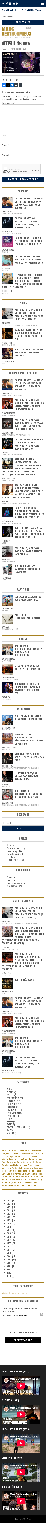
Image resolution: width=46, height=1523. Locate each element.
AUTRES (4, 661)
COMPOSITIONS (6, 629)
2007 (9, 1262)
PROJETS (22, 9)
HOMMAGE (11, 1106)
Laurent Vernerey (28, 1165)
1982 (9, 1272)
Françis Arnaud (13, 1156)
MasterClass (16, 1173)
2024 (9, 1207)
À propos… (11, 845)
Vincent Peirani (7, 1185)
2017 (9, 1230)
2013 (9, 1243)
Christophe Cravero (17, 1153)
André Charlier (19, 1150)
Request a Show (23, 1340)
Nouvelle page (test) (15, 854)
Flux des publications (15, 880)
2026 (9, 1200)
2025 (9, 1203)
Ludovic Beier (24, 1168)
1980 (9, 1276)
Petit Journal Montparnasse (12, 1179)
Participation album (20, 1176)
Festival (5, 1156)
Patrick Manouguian (35, 1176)
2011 (9, 1249)
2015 (9, 1236)
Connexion (11, 877)
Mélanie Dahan (7, 1176)
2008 (9, 1259)
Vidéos (36, 1182)
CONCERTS (14, 9)
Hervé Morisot (24, 1159)
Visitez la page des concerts (15, 1293)
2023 (9, 1210)
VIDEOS (35, 325)
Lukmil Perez (33, 1168)
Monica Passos (37, 1173)
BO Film (9, 503)
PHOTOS (13, 325)
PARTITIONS (5, 611)
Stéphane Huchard (26, 1182)
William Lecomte (19, 1185)
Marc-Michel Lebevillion (17, 1170)
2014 (9, 1239)
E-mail (5, 145)
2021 (9, 1216)
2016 (9, 1233)
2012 (9, 1246)
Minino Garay (26, 1173)
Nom (4, 135)
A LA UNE (5, 9)
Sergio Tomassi (13, 1182)
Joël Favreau (37, 1162)
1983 (9, 1269)
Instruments (33, 1159)
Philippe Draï (27, 1179)
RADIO (9, 1124)
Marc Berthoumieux (33, 1170)
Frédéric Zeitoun (25, 1156)
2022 (9, 1213)
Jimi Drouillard (28, 1162)
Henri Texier (13, 1159)
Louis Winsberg (13, 1168)
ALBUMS (30, 9)
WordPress (27, 1519)
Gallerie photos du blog (16, 848)
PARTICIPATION (18, 214)
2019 (9, 1223)
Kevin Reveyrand (8, 1165)
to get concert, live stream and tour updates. (20, 1310)
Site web (5, 155)
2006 (9, 1266)
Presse (34, 1179)
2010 (9, 1253)
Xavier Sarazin (31, 1185)
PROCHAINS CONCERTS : (16, 860)
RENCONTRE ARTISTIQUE (15, 234)
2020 (9, 1220)
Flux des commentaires (16, 882)
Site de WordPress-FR (16, 885)
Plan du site (11, 857)
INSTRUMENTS (6, 730)
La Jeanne (17, 1165)
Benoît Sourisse (31, 1150)
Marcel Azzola (7, 1173)
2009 (9, 1256)
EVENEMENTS (10, 481)
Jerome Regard (16, 1162)
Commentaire (8, 103)
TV (31, 325)
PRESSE (38, 9)
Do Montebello (38, 1153)
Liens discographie (14, 851)
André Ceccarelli (8, 1150)
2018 (9, 1226)
